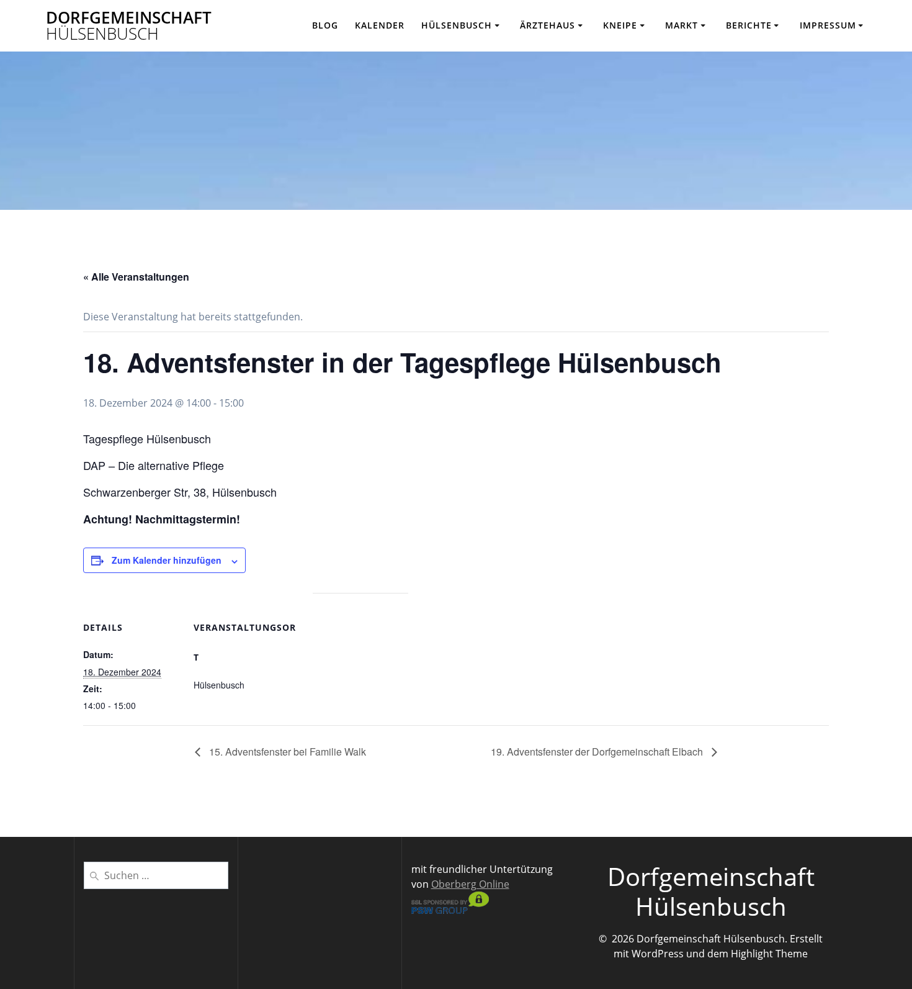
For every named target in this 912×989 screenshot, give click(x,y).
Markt (681, 25)
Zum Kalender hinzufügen (166, 560)
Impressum (828, 25)
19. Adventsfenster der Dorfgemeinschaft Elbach (598, 751)
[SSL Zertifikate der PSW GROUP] (450, 910)
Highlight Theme (769, 953)
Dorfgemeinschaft (129, 26)
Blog (325, 25)
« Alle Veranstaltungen (136, 276)
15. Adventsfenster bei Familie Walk (286, 751)
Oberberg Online (470, 884)
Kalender (380, 25)
